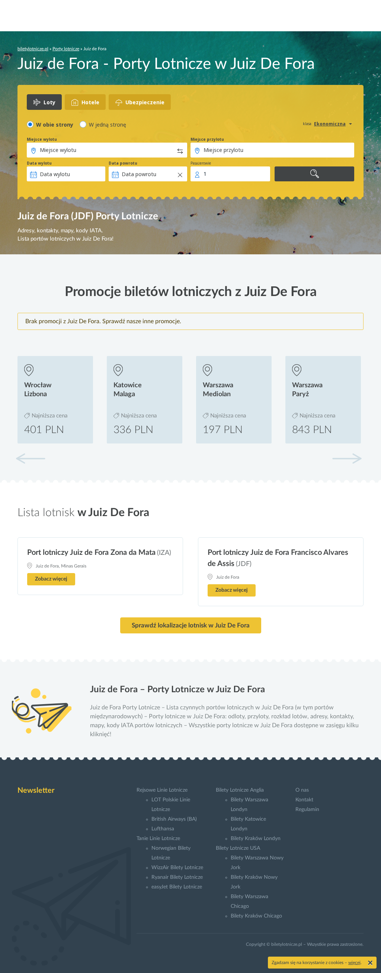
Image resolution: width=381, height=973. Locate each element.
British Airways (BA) (174, 819)
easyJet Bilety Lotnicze (176, 887)
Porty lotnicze (65, 49)
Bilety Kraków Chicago (256, 916)
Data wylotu (39, 163)
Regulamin (307, 809)
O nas (302, 790)
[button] (347, 458)
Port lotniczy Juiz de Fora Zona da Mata (91, 552)
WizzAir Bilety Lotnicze (177, 867)
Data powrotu (123, 163)
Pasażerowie (200, 163)
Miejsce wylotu (42, 139)
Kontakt (304, 799)
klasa (307, 123)
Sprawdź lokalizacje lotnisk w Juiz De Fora (191, 625)
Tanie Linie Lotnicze (158, 838)
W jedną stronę (107, 124)
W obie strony (54, 124)
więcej (354, 962)
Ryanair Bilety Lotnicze (177, 877)
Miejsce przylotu (207, 139)
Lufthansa (162, 828)
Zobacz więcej (51, 579)
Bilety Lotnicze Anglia (240, 790)
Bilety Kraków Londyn (256, 838)
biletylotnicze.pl (32, 49)
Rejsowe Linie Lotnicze (162, 790)
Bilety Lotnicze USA (238, 848)
